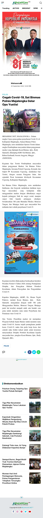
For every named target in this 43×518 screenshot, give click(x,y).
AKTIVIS (16, 8)
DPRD (35, 8)
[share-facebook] (30, 352)
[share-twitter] (34, 352)
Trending (5, 8)
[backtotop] (22, 498)
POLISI (5, 94)
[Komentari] (3, 352)
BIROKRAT (26, 8)
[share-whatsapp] (38, 352)
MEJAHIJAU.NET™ (27, 507)
